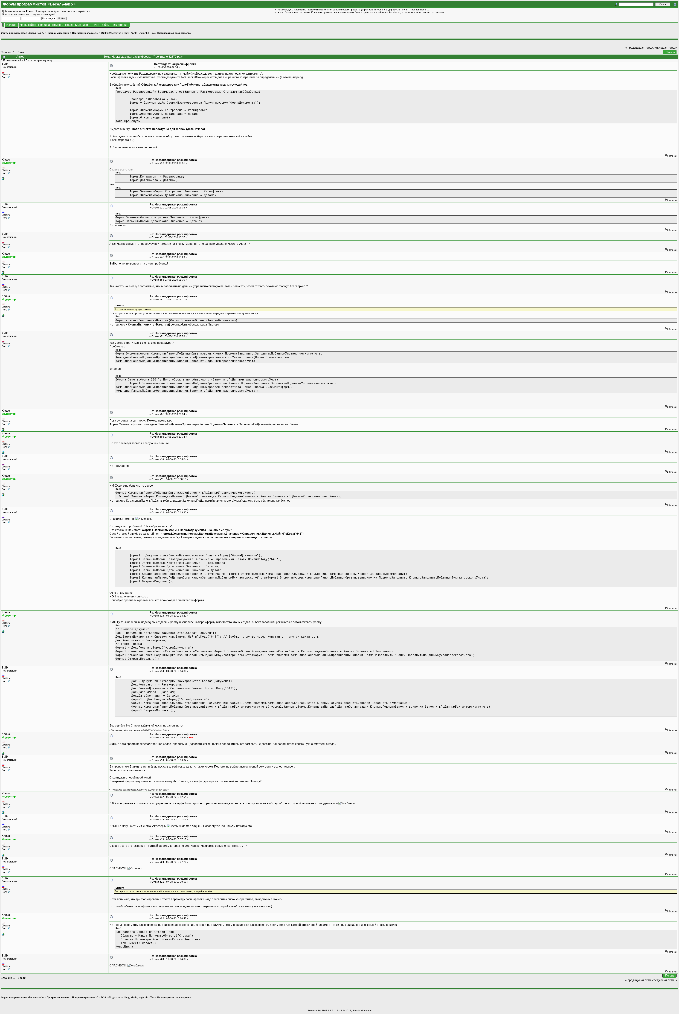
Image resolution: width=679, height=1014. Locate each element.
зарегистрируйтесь (78, 11)
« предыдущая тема (638, 47)
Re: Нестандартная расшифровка (173, 159)
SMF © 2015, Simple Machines (354, 1010)
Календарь (82, 24)
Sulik (5, 63)
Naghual (142, 33)
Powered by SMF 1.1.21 (321, 1010)
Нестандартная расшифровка (174, 33)
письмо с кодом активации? (38, 14)
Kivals (134, 33)
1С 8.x (104, 33)
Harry (126, 33)
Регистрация (120, 24)
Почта (95, 24)
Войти (105, 24)
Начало (11, 24)
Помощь (57, 24)
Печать (670, 52)
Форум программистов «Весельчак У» (22, 33)
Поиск (69, 24)
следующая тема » (664, 47)
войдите (56, 11)
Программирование (58, 33)
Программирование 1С (85, 33)
